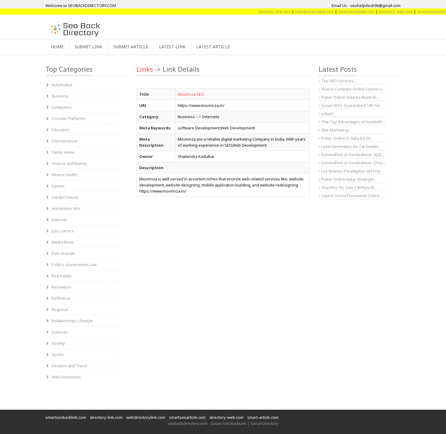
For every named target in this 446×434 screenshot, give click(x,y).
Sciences (60, 332)
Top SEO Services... (338, 81)
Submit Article (130, 47)
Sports (58, 354)
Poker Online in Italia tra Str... (346, 138)
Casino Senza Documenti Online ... (351, 195)
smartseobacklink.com (66, 417)
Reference (61, 298)
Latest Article (213, 47)
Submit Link (88, 47)
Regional (60, 309)
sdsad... (327, 113)
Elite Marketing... (335, 130)
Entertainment (64, 141)
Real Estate (62, 276)
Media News (63, 242)
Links (145, 68)
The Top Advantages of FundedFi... (352, 122)
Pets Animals (63, 253)
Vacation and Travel (69, 365)
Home (57, 47)
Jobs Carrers (63, 231)
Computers (62, 107)
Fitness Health (64, 174)
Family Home (63, 152)
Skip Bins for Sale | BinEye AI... (348, 187)
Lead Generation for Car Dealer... (350, 146)
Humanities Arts (66, 208)
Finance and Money (69, 163)
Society (58, 343)
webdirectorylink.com (309, 11)
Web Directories (66, 377)
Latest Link (172, 47)
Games (58, 186)
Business (60, 96)
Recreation (61, 287)
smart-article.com (263, 417)
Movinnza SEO (191, 94)
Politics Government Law (74, 264)
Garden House (65, 197)
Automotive (62, 84)
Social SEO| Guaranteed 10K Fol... (351, 105)
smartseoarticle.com (351, 11)
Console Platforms (68, 118)
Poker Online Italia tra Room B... (349, 97)
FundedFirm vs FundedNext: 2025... (352, 154)
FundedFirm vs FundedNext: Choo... (353, 163)
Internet (59, 219)
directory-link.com (269, 11)
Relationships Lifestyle (72, 320)
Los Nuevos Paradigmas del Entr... (351, 171)
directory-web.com (390, 11)
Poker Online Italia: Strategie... (348, 179)
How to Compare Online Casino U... (352, 89)
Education (60, 129)
